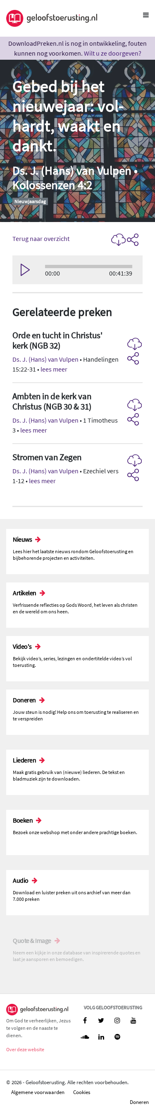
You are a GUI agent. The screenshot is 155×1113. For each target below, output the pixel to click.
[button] (77, 352)
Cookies (81, 1092)
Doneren (139, 1102)
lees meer (54, 369)
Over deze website (25, 1049)
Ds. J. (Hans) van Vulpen (45, 359)
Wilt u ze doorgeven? (112, 53)
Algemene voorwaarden (37, 1092)
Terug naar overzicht (40, 238)
